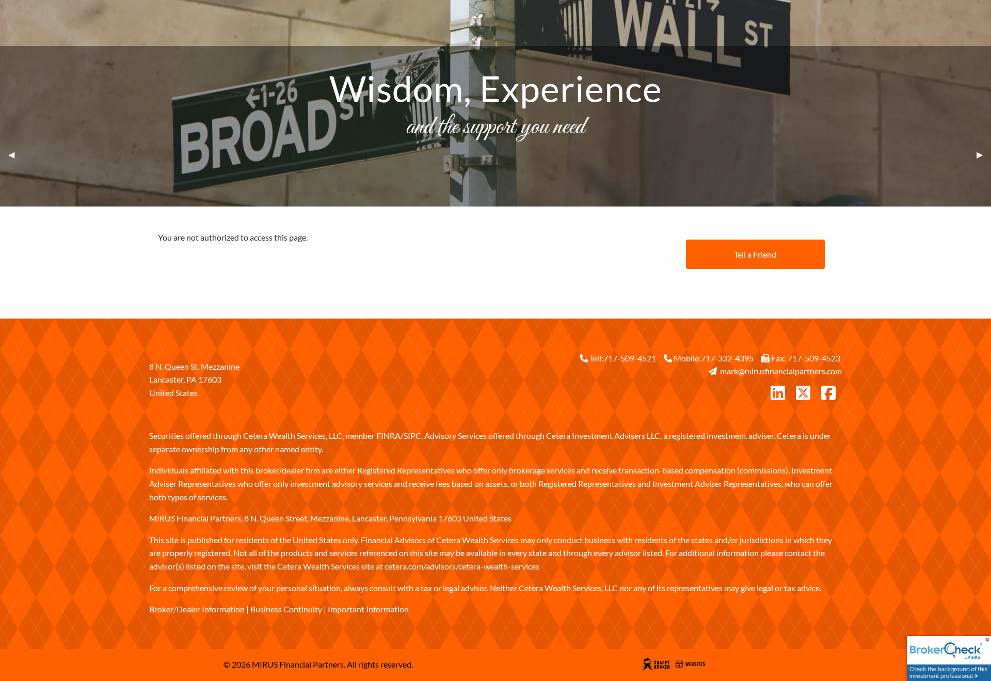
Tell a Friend (755, 254)
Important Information (368, 609)
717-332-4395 (727, 358)
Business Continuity (286, 609)
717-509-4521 (629, 358)
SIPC (412, 435)
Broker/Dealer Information (197, 609)
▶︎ (984, 154)
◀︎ (15, 154)
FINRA (388, 435)
